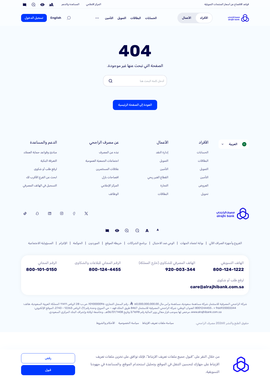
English (55, 18)
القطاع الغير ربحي (157, 177)
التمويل (121, 18)
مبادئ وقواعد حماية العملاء (40, 152)
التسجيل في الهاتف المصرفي (40, 185)
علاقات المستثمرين (107, 169)
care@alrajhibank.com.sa (217, 286)
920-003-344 (180, 269)
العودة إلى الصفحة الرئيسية (135, 105)
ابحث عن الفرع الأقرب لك (41, 177)
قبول (48, 370)
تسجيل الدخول (34, 18)
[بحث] (69, 18)
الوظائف (114, 194)
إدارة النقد (162, 152)
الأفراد (204, 18)
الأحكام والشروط (105, 323)
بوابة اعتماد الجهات (191, 243)
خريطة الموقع (113, 243)
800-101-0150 (41, 269)
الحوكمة (78, 243)
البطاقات (135, 18)
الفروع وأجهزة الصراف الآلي (225, 243)
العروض (203, 185)
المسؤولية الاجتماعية (40, 243)
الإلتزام (63, 243)
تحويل (204, 194)
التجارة (164, 185)
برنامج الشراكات (137, 243)
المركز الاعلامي (93, 4)
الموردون (94, 243)
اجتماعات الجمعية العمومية (102, 161)
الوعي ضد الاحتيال (163, 243)
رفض (48, 358)
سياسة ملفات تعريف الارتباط (158, 323)
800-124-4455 (105, 269)
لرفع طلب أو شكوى (45, 169)
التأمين (109, 18)
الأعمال (186, 18)
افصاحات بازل (110, 177)
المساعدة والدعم (70, 4)
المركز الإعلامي (110, 185)
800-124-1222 (228, 269)
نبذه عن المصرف (109, 152)
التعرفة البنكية (48, 161)
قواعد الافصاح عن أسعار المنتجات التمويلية (226, 4)
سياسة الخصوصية (128, 323)
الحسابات (151, 18)
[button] (97, 18)
